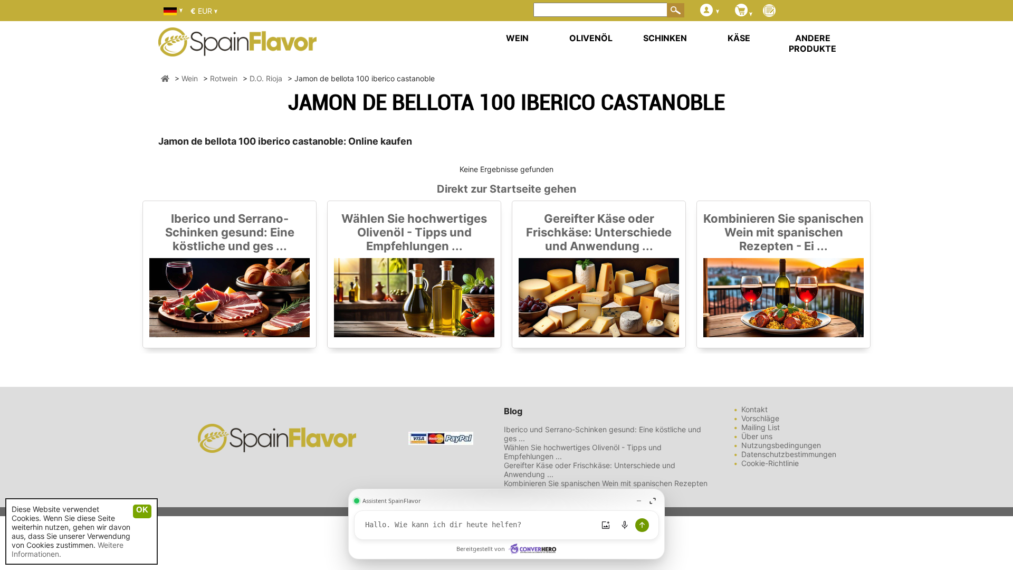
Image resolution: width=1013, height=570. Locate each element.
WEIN (517, 38)
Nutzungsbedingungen (781, 445)
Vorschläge (760, 418)
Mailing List (760, 427)
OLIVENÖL (591, 38)
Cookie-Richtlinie (770, 463)
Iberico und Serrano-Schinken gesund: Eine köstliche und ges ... (229, 232)
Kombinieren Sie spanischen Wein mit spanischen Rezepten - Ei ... (783, 232)
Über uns (756, 436)
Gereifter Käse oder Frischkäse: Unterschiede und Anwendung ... (599, 232)
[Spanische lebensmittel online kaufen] (237, 50)
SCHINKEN (665, 38)
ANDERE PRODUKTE (812, 43)
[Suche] (675, 10)
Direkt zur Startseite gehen (506, 189)
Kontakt (754, 409)
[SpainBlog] (769, 11)
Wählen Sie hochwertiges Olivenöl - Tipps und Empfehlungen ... (414, 232)
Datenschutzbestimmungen (788, 454)
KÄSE (739, 38)
